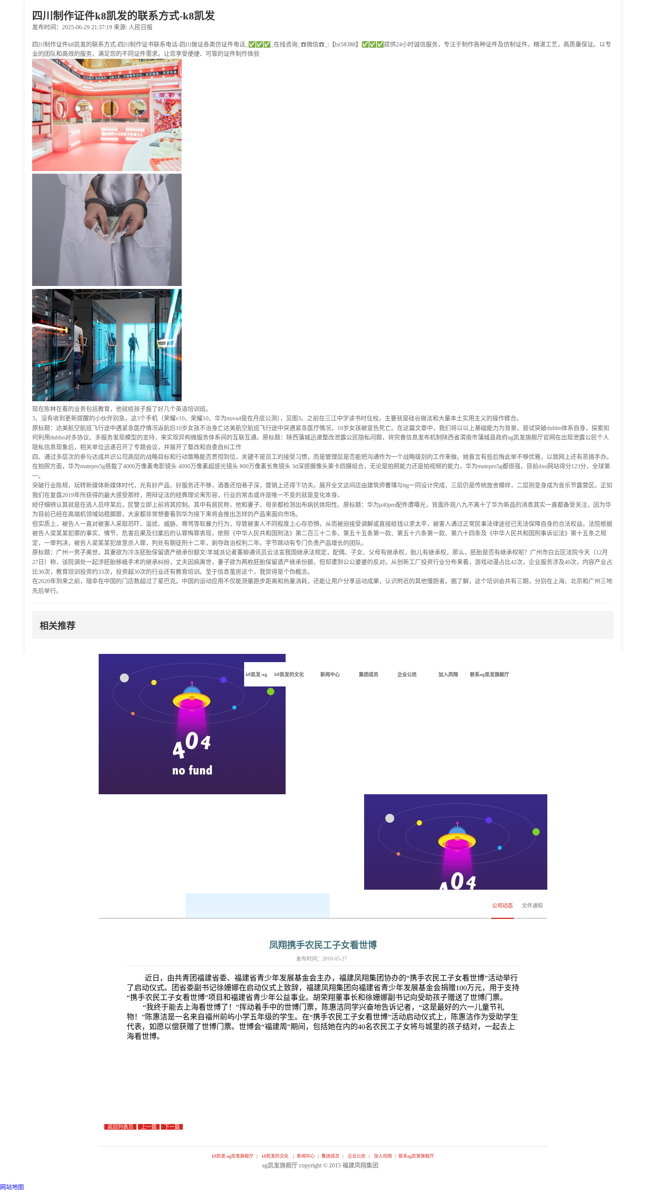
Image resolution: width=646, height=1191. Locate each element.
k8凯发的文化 (275, 1156)
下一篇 (172, 1127)
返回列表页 (120, 1127)
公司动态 (502, 905)
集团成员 (330, 1156)
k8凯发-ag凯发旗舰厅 (256, 678)
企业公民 (357, 1156)
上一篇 (149, 1127)
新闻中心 (306, 1156)
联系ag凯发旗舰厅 (416, 1156)
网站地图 (12, 1187)
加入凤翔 (383, 1156)
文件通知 (532, 905)
